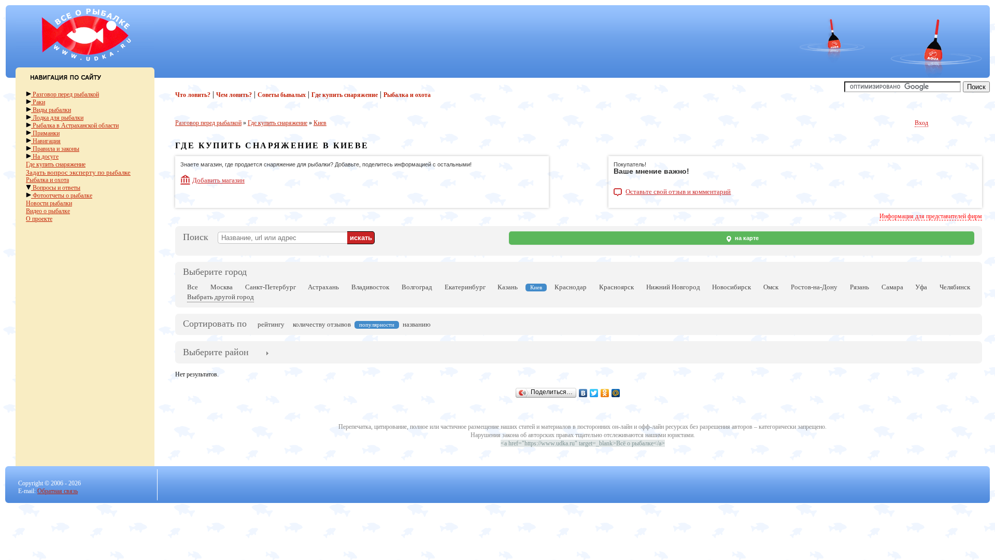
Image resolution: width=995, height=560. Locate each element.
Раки (38, 102)
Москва (221, 287)
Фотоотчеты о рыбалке (61, 195)
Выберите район (216, 352)
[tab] (216, 353)
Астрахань (323, 287)
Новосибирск (731, 287)
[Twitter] (594, 393)
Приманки (45, 133)
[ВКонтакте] (583, 393)
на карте (746, 238)
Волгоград (417, 287)
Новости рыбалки (49, 203)
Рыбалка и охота (47, 180)
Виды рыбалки (51, 110)
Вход (921, 123)
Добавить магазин (218, 180)
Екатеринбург (465, 287)
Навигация (46, 141)
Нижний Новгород (673, 287)
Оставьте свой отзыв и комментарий (678, 191)
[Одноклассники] (605, 393)
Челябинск (955, 287)
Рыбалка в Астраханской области (75, 125)
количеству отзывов (322, 324)
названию (417, 324)
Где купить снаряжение (56, 164)
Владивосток (370, 287)
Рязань (859, 287)
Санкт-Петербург (270, 287)
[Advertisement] (349, 38)
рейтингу (271, 324)
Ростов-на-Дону (814, 287)
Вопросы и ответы (55, 187)
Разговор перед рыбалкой (65, 94)
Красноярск (616, 287)
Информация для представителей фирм (930, 216)
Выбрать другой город (220, 297)
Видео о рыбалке (48, 211)
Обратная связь (57, 491)
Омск (770, 287)
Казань (507, 287)
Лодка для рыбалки (57, 117)
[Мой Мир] (615, 393)
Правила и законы (55, 148)
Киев (320, 123)
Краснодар (571, 287)
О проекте (39, 218)
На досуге (45, 156)
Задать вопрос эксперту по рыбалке (78, 172)
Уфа (921, 287)
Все (192, 287)
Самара (892, 287)
